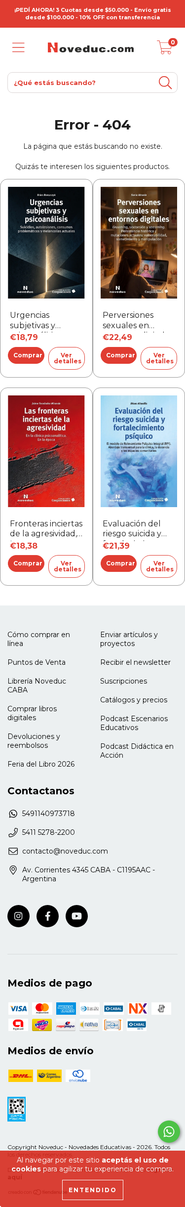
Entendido (93, 1190)
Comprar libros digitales (32, 713)
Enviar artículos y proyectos (129, 639)
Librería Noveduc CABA (36, 685)
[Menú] (18, 47)
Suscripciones (123, 681)
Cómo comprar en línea (38, 639)
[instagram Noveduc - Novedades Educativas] (18, 916)
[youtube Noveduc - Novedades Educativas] (77, 916)
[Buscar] (165, 82)
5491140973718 (48, 813)
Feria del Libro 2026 (40, 764)
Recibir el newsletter (135, 662)
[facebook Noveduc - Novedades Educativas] (48, 916)
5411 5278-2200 (48, 832)
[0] (165, 49)
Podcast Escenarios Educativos (134, 723)
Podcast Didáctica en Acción (137, 751)
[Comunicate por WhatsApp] (169, 1132)
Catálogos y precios (133, 699)
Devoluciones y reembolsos (33, 741)
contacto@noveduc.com (65, 851)
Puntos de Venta (36, 662)
